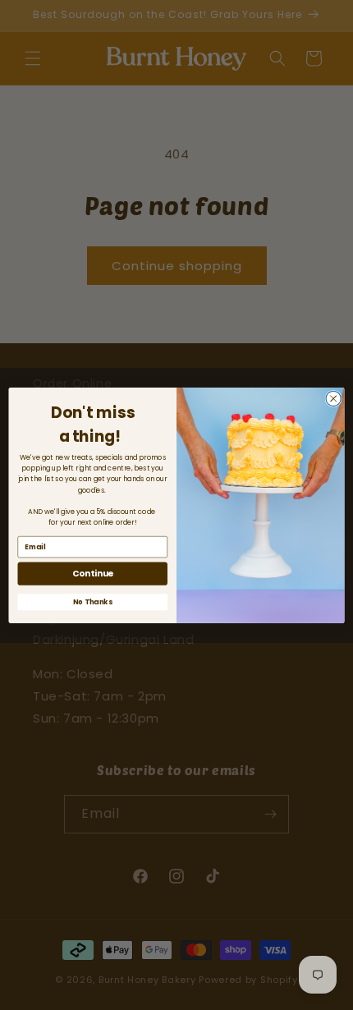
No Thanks (92, 601)
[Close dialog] (333, 398)
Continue (92, 573)
